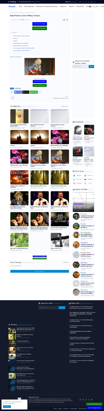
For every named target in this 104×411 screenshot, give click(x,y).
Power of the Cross (56, 248)
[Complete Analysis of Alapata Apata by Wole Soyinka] (76, 264)
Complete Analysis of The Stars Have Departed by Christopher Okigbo (87, 255)
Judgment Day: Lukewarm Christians (17, 186)
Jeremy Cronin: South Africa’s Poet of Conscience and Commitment (87, 284)
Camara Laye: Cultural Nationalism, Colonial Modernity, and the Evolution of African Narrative (25, 368)
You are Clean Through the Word (25, 360)
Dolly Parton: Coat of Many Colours (38, 166)
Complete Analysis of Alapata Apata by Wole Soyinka (87, 265)
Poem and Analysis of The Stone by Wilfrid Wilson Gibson (87, 292)
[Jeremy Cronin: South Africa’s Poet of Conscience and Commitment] (76, 283)
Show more (64, 106)
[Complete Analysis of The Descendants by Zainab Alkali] (76, 244)
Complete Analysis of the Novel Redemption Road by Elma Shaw (87, 226)
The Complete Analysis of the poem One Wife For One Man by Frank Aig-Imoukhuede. (82, 355)
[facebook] (80, 2)
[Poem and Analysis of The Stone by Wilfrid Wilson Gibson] (76, 292)
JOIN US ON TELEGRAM (39, 23)
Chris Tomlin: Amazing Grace (59, 227)
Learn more (11, 403)
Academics (63, 6)
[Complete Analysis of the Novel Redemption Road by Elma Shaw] (76, 226)
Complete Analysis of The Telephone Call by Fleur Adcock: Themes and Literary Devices (87, 216)
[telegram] (92, 2)
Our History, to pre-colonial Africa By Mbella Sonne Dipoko (82, 361)
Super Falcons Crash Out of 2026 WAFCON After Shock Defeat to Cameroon (25, 329)
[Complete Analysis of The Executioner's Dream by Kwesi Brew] (76, 274)
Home (20, 6)
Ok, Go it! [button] (7, 406)
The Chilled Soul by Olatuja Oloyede (24, 355)
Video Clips (16, 12)
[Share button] (39, 92)
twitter (90, 183)
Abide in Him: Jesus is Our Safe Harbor (25, 348)
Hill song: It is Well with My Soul (19, 248)
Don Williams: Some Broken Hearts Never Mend (17, 207)
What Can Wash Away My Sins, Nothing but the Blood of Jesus (19, 228)
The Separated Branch (24, 1)
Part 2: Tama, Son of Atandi (89, 138)
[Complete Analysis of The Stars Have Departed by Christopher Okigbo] (76, 254)
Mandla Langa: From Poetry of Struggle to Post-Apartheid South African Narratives (26, 387)
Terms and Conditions (84, 408)
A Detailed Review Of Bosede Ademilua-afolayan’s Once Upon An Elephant (80, 338)
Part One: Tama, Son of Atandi (77, 160)
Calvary (15, 38)
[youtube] (86, 2)
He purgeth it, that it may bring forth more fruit (25, 374)
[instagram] (89, 2)
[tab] (20, 6)
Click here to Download (15, 56)
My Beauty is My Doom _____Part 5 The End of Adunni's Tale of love (89, 160)
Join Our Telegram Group (94, 407)
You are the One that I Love (38, 186)
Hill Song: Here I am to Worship (21, 43)
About (60, 408)
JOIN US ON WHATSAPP (39, 28)
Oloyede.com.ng (15, 6)
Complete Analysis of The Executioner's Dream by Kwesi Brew (87, 275)
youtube (90, 179)
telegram (79, 175)
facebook (90, 175)
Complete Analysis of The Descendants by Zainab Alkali (87, 245)
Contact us (66, 408)
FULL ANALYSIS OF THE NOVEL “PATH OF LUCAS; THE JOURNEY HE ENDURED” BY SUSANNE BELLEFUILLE (86, 235)
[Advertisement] (83, 35)
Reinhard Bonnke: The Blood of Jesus (39, 207)
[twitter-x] (83, 2)
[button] (90, 6)
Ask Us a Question (29, 6)
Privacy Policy (80, 6)
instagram (79, 183)
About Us (71, 6)
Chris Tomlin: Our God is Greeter (21, 35)
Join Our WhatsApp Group (94, 404)
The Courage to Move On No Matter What (24, 48)
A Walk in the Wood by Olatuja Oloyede (25, 335)
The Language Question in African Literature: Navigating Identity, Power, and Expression (26, 381)
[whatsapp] (94, 2)
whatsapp (79, 179)
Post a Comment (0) (39, 271)
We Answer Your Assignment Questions (47, 6)
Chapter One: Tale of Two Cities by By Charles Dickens (78, 138)
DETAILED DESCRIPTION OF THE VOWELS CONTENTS (80, 332)
